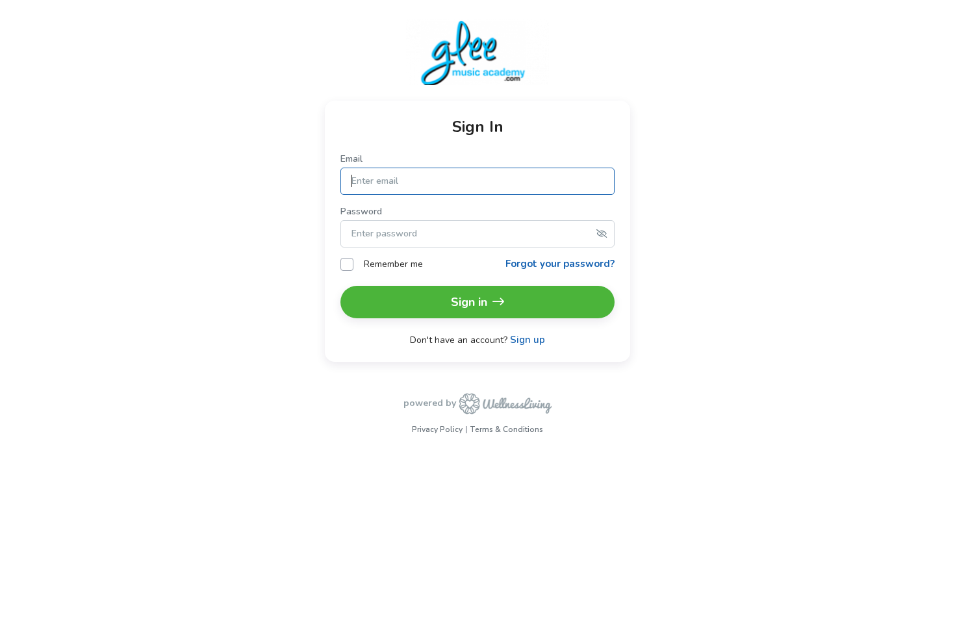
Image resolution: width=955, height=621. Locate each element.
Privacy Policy (437, 429)
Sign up (527, 340)
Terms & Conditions (506, 429)
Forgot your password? (560, 263)
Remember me (393, 264)
